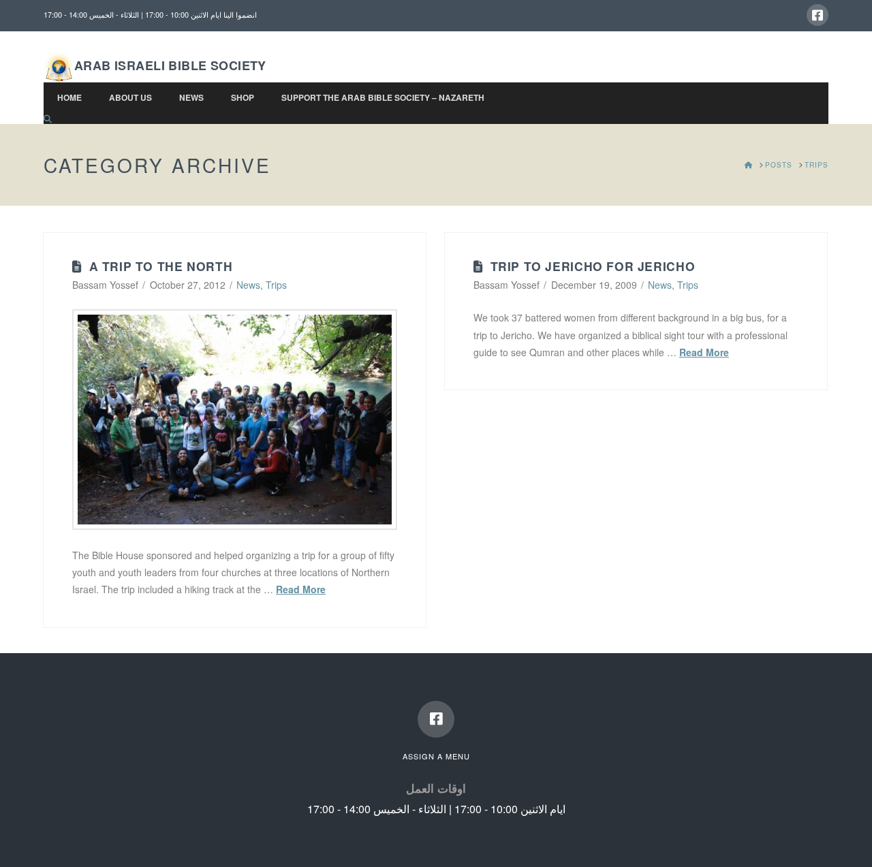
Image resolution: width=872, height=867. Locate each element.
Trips (276, 284)
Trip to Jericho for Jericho (593, 265)
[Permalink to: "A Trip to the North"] (235, 419)
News (248, 284)
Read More (301, 589)
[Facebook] (817, 15)
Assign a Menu (436, 756)
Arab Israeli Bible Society (170, 65)
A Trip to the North (161, 265)
